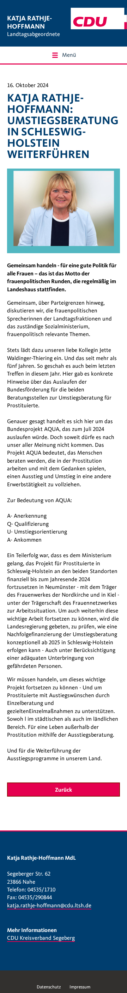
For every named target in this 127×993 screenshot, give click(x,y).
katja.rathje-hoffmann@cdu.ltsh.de (49, 905)
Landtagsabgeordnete (33, 34)
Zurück (63, 789)
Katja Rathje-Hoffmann (29, 22)
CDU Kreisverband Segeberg (41, 938)
